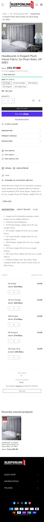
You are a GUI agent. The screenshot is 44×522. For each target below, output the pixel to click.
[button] (2, 4)
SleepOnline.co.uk (24, 515)
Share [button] (7, 175)
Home (4, 14)
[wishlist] (33, 100)
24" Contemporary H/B (19, 14)
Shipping (12, 71)
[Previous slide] (4, 37)
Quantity (6, 96)
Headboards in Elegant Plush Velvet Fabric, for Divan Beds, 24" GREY (11, 428)
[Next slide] (40, 37)
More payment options (22, 119)
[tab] (8, 209)
